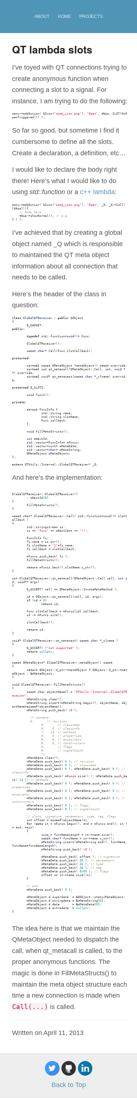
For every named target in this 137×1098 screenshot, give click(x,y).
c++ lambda (97, 192)
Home (64, 16)
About (41, 16)
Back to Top (69, 1084)
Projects (91, 16)
